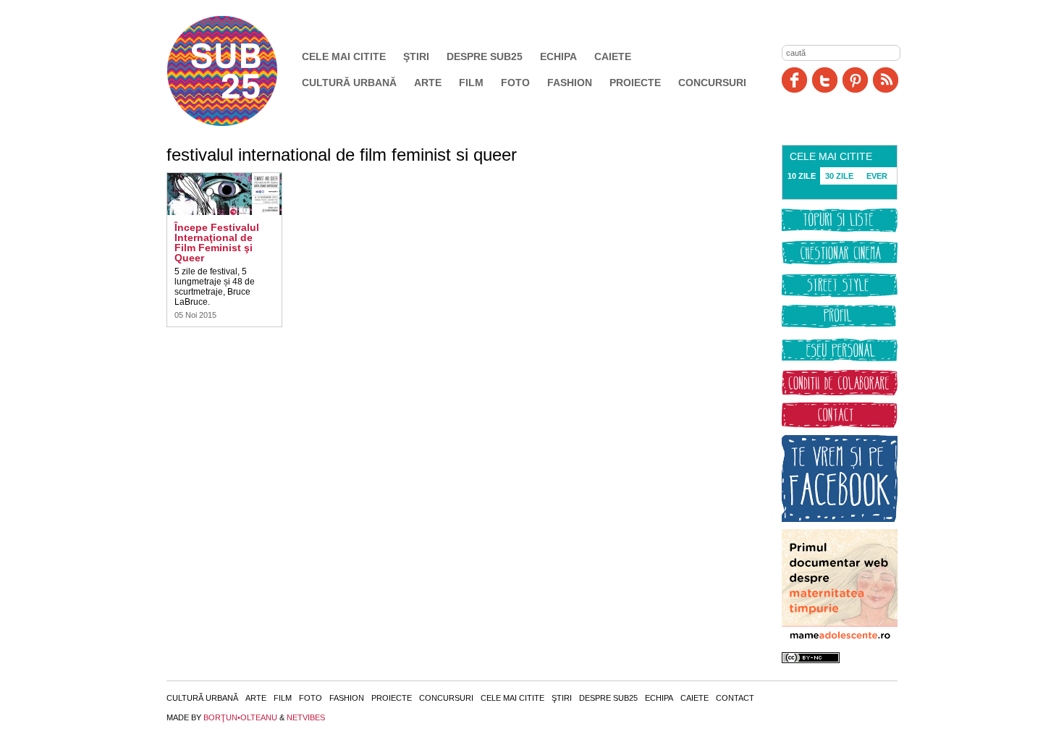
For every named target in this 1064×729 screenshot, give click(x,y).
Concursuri (712, 82)
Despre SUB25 (485, 56)
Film (471, 82)
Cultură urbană (349, 82)
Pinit (855, 80)
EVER (876, 176)
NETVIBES (306, 717)
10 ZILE (802, 176)
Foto (515, 82)
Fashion (569, 82)
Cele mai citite (344, 56)
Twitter (824, 80)
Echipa (558, 56)
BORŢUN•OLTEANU (240, 717)
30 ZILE (839, 176)
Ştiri (416, 56)
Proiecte (635, 82)
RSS (885, 80)
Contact (735, 698)
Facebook (794, 80)
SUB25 (238, 71)
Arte (428, 82)
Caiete (612, 56)
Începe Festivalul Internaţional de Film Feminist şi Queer (216, 243)
